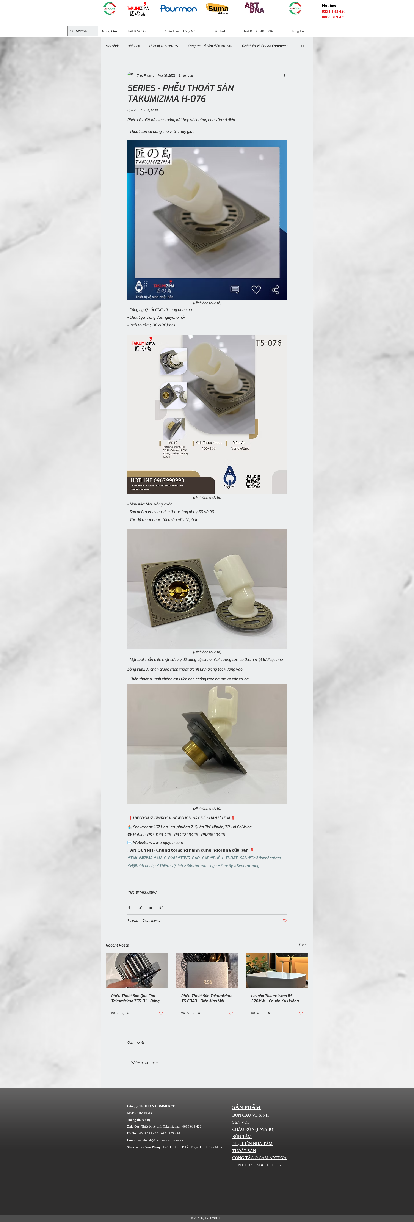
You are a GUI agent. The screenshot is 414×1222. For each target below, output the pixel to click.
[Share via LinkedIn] (150, 907)
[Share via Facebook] (129, 907)
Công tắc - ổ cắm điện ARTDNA (210, 46)
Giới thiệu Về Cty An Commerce (265, 46)
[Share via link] (161, 907)
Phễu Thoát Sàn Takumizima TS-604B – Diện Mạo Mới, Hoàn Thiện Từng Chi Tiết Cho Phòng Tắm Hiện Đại (206, 998)
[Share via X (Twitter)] (140, 907)
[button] (303, 46)
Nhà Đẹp (133, 46)
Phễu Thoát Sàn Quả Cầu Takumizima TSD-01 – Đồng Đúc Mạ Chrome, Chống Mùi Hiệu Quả (135, 998)
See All (303, 945)
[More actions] (284, 75)
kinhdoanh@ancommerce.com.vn (160, 1140)
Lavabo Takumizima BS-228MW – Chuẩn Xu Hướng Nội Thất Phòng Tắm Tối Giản (276, 998)
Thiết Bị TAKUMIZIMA (164, 46)
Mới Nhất (112, 46)
